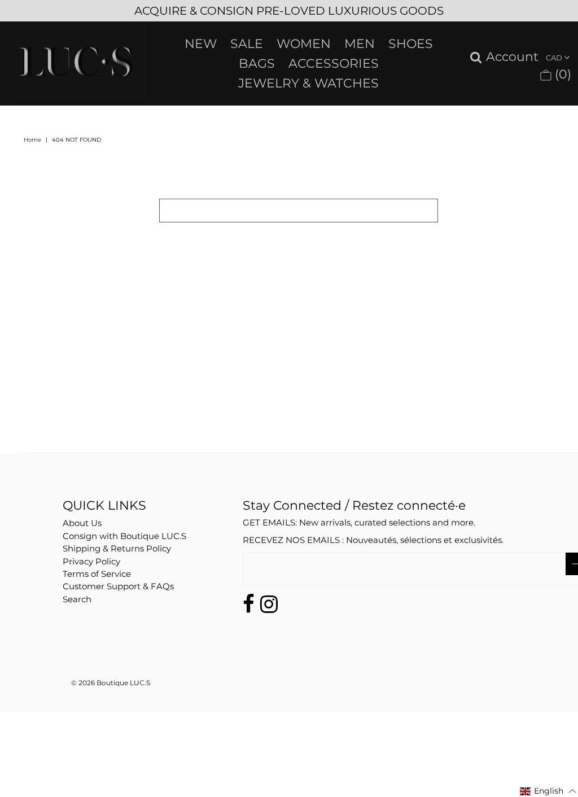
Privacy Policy (91, 561)
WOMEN (304, 43)
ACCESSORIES (333, 63)
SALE (246, 43)
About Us (82, 523)
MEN (359, 43)
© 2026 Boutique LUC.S (110, 682)
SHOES (410, 43)
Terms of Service (97, 573)
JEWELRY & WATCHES (308, 83)
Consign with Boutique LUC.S (124, 536)
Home (32, 139)
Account (512, 57)
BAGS (257, 63)
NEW (201, 43)
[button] (548, 791)
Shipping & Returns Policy (117, 548)
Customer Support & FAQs (118, 586)
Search (77, 599)
